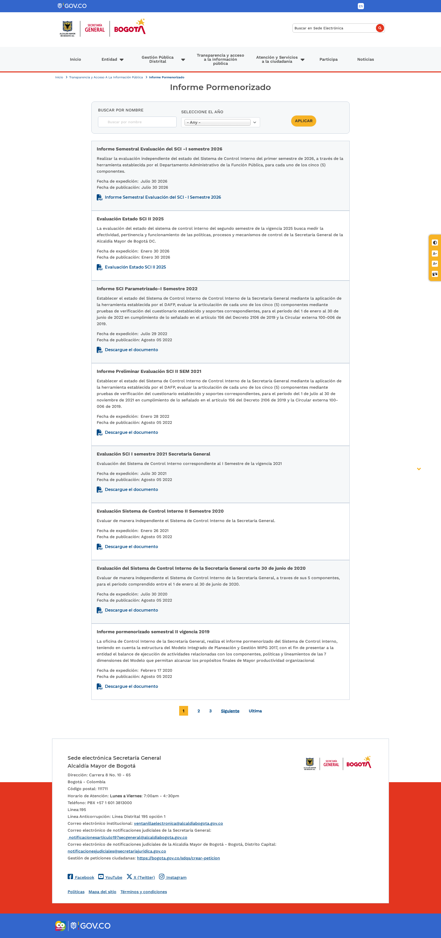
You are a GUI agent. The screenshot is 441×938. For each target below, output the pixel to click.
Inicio (75, 59)
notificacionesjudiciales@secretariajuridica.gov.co (117, 851)
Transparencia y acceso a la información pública (220, 59)
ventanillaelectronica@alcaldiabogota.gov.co (178, 823)
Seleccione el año (202, 111)
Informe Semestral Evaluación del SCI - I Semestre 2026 (163, 197)
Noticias (365, 59)
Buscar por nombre (120, 110)
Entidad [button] (109, 59)
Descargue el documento (131, 349)
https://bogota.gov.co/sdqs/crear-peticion (178, 858)
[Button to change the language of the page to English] (361, 6)
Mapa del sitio (102, 891)
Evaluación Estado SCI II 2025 (135, 267)
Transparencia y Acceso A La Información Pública (106, 77)
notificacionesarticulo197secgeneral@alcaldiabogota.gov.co (127, 837)
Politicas (76, 891)
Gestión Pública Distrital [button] (158, 59)
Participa (329, 59)
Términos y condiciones (143, 891)
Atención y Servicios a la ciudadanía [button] (277, 59)
